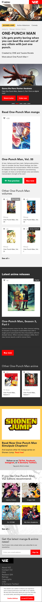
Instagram (9, 462)
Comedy (35, 25)
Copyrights (7, 579)
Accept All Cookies (27, 598)
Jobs (4, 581)
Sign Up (35, 552)
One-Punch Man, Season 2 (9, 394)
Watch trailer (9, 98)
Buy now (30, 180)
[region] (21, 594)
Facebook (30, 460)
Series (24, 29)
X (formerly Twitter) (27, 462)
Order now (23, 98)
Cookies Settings (12, 598)
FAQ (4, 572)
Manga (12, 29)
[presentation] (11, 207)
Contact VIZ (7, 570)
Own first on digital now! (20, 92)
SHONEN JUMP (8, 25)
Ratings (5, 577)
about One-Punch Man (14, 57)
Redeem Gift (7, 574)
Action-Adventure (23, 25)
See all (5, 258)
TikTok (22, 460)
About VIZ (6, 567)
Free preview (14, 180)
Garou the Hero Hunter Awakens (17, 88)
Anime (18, 29)
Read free (19, 452)
